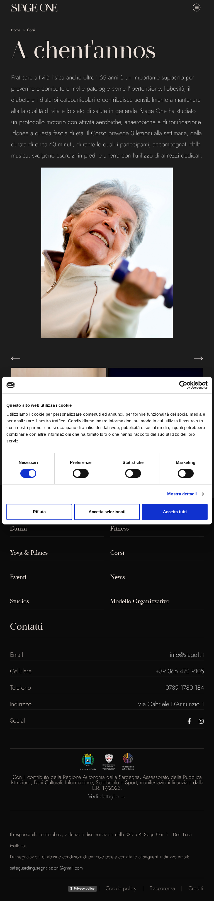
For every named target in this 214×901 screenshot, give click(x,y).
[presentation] (15, 358)
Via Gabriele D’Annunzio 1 (171, 703)
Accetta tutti (175, 511)
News (117, 577)
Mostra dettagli (182, 493)
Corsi (31, 30)
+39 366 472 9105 (179, 671)
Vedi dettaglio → (107, 796)
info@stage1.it (187, 654)
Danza (18, 528)
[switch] (81, 473)
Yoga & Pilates (29, 552)
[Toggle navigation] (196, 7)
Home (15, 30)
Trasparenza (162, 888)
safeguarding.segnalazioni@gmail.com (46, 867)
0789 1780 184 (185, 687)
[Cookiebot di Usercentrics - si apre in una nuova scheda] (183, 385)
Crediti (195, 888)
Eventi (18, 577)
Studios (19, 601)
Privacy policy (84, 888)
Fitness (119, 528)
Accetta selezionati (107, 511)
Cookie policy (121, 888)
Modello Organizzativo (139, 601)
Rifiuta (39, 511)
